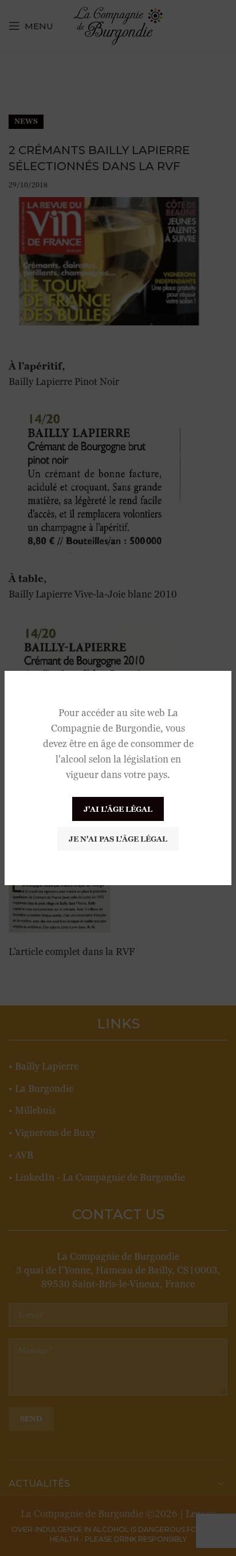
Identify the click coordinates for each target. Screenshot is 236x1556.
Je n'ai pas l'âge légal (118, 839)
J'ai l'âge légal (118, 809)
